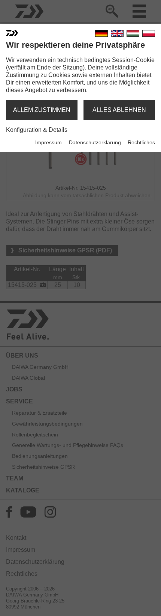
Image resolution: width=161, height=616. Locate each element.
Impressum (48, 142)
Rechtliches (141, 142)
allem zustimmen (41, 110)
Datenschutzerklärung (95, 142)
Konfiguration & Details (36, 130)
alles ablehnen (119, 110)
